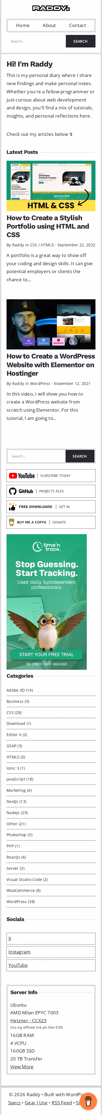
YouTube (18, 965)
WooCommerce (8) (24, 890)
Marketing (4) (19, 790)
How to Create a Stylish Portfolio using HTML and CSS (48, 226)
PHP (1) (13, 845)
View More (22, 1066)
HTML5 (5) (16, 757)
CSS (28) (14, 712)
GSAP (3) (14, 745)
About (49, 25)
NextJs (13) (16, 801)
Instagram (19, 952)
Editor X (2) (17, 734)
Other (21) (16, 823)
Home (23, 25)
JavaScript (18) (20, 779)
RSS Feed (62, 1102)
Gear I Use (36, 1102)
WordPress (40, 383)
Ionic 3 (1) (16, 768)
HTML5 (47, 244)
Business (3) (18, 701)
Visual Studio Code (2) (27, 879)
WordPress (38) (21, 901)
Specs (14, 1102)
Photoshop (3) (19, 834)
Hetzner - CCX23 (28, 1020)
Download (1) (19, 723)
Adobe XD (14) (20, 690)
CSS (33, 244)
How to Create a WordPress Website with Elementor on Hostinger (51, 364)
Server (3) (15, 868)
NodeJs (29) (17, 812)
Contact (77, 25)
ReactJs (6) (16, 857)
